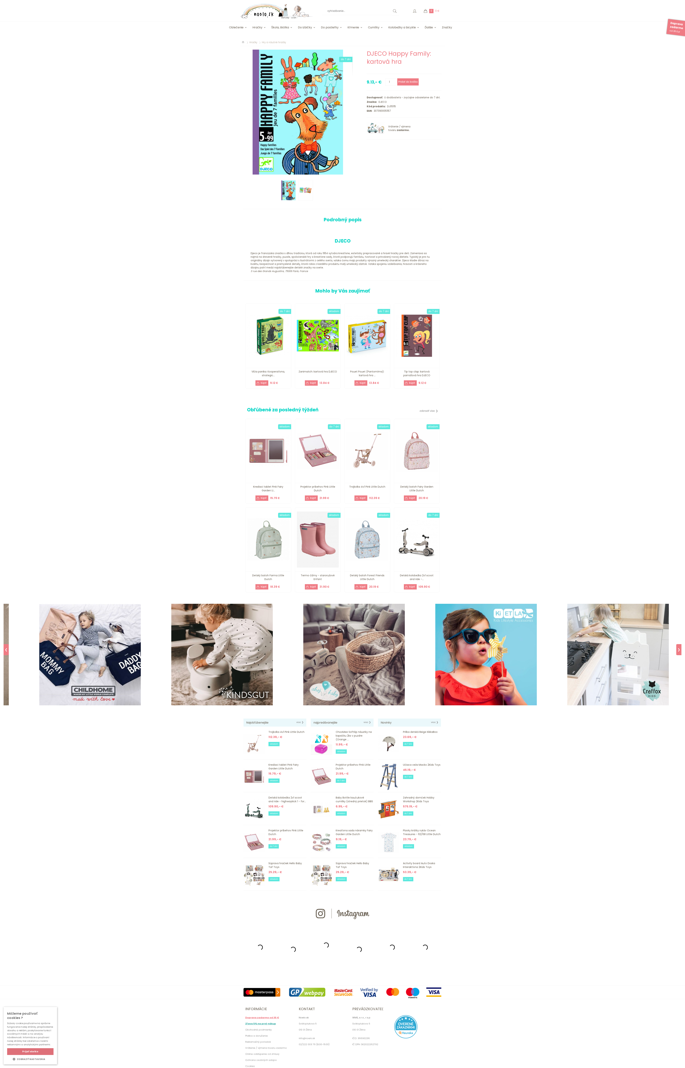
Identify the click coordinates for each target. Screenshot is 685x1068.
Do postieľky (330, 27)
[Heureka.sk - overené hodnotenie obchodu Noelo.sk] (405, 1037)
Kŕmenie (353, 27)
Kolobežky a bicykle (402, 27)
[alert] (30, 1035)
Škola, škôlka (280, 27)
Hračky (257, 27)
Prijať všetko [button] (30, 1051)
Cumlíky (373, 27)
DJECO (382, 102)
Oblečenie (236, 27)
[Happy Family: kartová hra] (297, 112)
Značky (447, 27)
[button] (30, 1059)
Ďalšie (429, 27)
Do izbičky (305, 27)
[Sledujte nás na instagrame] (342, 925)
